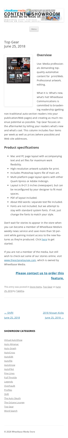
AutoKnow (9, 365)
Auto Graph (10, 348)
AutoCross (9, 352)
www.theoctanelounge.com (20, 260)
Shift (6, 394)
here (44, 239)
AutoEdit (8, 356)
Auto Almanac (11, 344)
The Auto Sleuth (12, 398)
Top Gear (47, 286)
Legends (8, 381)
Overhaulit (9, 385)
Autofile (8, 360)
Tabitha (20, 291)
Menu (34, 29)
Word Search (10, 410)
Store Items (36, 286)
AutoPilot (9, 369)
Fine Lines (9, 373)
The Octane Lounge (14, 402)
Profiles (8, 390)
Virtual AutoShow (13, 340)
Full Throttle (10, 377)
